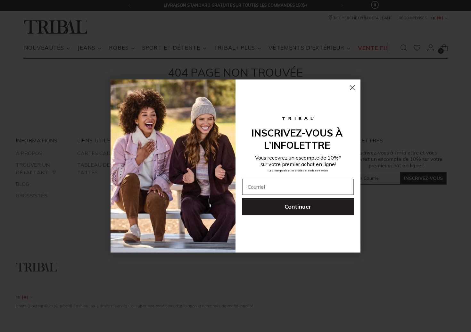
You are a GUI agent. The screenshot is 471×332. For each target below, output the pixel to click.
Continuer (298, 206)
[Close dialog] (352, 87)
